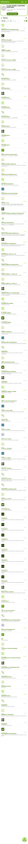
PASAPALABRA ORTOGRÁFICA (9, 342)
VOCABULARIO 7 (5, 97)
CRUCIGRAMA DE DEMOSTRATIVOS (10, 667)
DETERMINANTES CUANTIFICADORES (10, 620)
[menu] (25, 1)
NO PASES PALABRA (6, 40)
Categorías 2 (4, 570)
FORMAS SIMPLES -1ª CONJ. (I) (9, 283)
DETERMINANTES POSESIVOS (8, 733)
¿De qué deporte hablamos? (8, 610)
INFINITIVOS (4, 351)
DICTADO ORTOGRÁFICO (7, 222)
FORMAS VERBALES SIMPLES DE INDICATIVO (12, 213)
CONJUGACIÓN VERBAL (7, 303)
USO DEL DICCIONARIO (7, 183)
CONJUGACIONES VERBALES (8, 164)
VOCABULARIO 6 (5, 107)
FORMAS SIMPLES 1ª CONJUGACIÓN (10, 292)
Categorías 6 (4, 529)
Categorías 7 (4, 518)
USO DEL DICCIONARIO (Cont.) (9, 174)
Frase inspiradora (5, 509)
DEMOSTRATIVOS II (6, 686)
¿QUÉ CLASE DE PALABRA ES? (9, 401)
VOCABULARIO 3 (5, 135)
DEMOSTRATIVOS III (6, 676)
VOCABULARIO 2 (5, 145)
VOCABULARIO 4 (5, 126)
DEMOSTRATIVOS (5, 695)
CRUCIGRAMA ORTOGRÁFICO (8, 243)
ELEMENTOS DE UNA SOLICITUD (9, 193)
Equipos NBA (4, 420)
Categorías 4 (4, 549)
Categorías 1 (4, 581)
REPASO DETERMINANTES (8, 629)
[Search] (11, 21)
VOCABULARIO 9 (5, 78)
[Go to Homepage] (5, 2)
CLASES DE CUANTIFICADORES (9, 648)
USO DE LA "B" (5, 202)
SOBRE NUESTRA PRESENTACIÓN (9, 29)
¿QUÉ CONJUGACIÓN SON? (8, 362)
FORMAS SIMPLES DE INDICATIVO (9, 264)
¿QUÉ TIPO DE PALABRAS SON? (9, 154)
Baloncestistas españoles (7, 591)
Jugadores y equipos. (6, 498)
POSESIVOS (4, 705)
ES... (2, 639)
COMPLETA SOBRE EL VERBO (8, 391)
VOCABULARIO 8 (5, 88)
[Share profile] (26, 18)
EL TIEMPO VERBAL (6, 312)
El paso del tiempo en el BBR (8, 59)
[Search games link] (22, 1)
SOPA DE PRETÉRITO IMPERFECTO (10, 233)
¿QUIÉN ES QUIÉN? (6, 50)
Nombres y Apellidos (6, 448)
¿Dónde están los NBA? (7, 410)
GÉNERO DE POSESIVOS (7, 714)
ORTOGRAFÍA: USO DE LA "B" (8, 254)
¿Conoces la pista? (5, 429)
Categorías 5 (4, 539)
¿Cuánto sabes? (5, 601)
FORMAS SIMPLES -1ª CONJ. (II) (9, 274)
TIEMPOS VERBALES (6, 331)
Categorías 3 (4, 560)
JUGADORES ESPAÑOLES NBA (9, 489)
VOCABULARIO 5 (5, 116)
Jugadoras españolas (6, 468)
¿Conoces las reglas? (6, 438)
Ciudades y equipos (6, 457)
